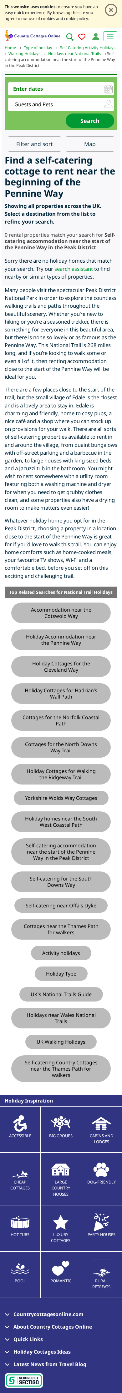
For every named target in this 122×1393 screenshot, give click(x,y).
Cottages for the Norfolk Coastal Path (61, 720)
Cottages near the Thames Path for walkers (61, 929)
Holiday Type (61, 973)
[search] (70, 37)
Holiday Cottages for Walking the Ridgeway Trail (61, 774)
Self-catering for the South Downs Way (61, 881)
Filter (34, 144)
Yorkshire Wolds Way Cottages (61, 798)
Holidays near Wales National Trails (61, 1018)
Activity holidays (61, 953)
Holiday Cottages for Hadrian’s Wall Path (61, 693)
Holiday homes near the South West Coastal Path (61, 821)
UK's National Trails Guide (61, 994)
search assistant (73, 268)
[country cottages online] (33, 34)
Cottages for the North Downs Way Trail (61, 747)
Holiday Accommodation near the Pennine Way (61, 639)
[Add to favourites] (81, 38)
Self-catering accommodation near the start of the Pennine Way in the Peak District (61, 851)
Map (90, 144)
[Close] (111, 10)
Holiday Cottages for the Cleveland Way (61, 666)
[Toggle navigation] (110, 36)
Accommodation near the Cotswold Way (61, 612)
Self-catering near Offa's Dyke (61, 905)
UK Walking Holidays (61, 1041)
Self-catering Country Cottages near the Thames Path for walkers (61, 1068)
